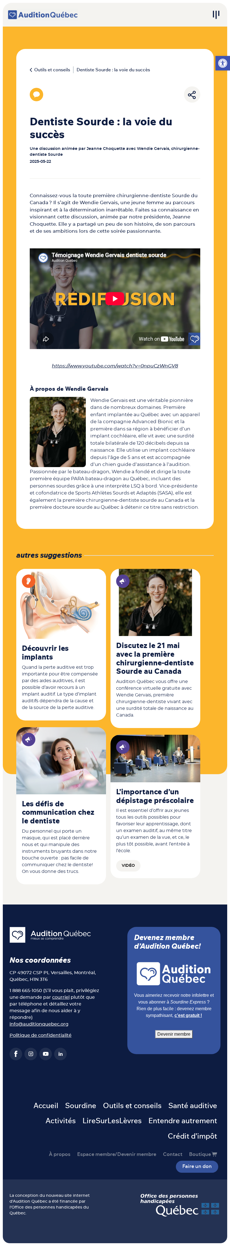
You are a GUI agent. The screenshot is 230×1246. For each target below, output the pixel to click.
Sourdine (80, 1106)
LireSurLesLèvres (112, 1121)
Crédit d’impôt (192, 1136)
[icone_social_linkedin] (60, 1054)
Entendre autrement (182, 1121)
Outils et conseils (52, 70)
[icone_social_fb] (16, 1054)
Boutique (200, 1154)
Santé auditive (192, 1106)
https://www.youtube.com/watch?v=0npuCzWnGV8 (115, 366)
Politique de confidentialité (41, 1035)
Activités (60, 1121)
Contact (172, 1154)
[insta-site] (30, 1054)
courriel (61, 997)
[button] (222, 63)
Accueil (45, 1106)
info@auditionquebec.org (39, 1024)
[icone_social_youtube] (45, 1054)
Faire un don (197, 1166)
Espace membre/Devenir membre (116, 1154)
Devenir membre (173, 1034)
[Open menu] (216, 15)
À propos (59, 1154)
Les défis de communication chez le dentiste (58, 812)
